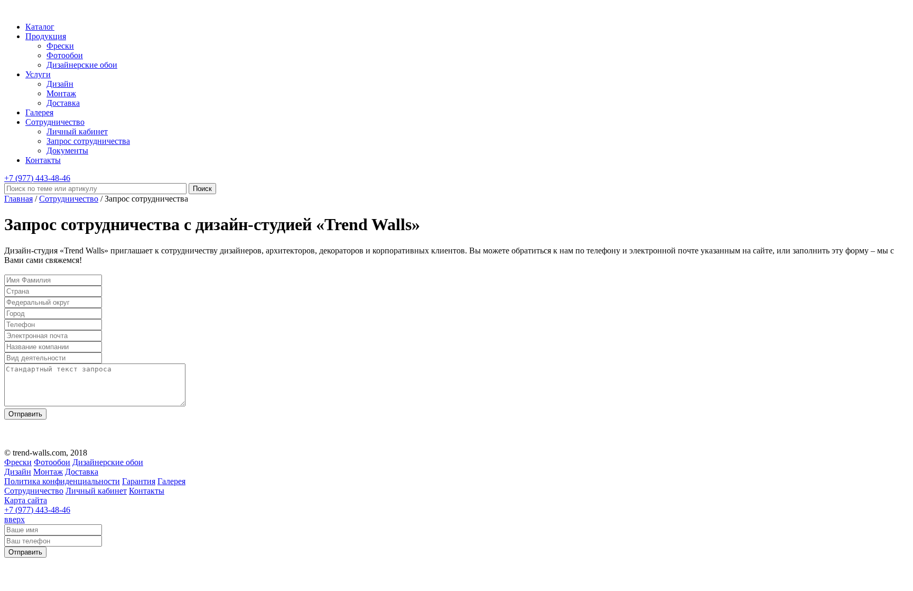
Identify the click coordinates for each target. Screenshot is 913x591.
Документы (67, 150)
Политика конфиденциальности (62, 481)
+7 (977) (37, 178)
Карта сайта (25, 500)
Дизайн (59, 83)
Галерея (39, 112)
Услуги (38, 74)
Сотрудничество (55, 121)
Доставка (63, 102)
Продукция (45, 36)
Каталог (39, 26)
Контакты (43, 160)
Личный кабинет (77, 131)
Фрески (60, 45)
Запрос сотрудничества (88, 141)
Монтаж (61, 93)
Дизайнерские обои (81, 64)
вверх (14, 519)
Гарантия (138, 481)
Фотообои (64, 55)
